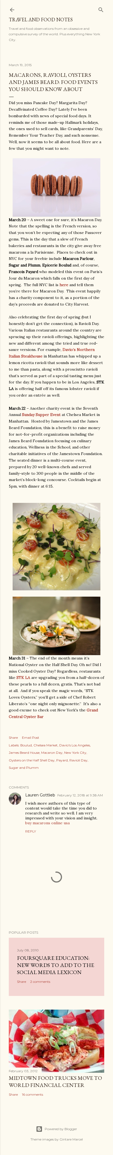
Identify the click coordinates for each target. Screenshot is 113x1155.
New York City (75, 753)
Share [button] (13, 737)
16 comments (32, 1094)
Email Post (30, 737)
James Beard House (24, 753)
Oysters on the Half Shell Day (32, 760)
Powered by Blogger (61, 1129)
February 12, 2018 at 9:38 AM (80, 795)
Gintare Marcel (71, 1139)
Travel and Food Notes (41, 19)
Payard (62, 760)
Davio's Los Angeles (74, 745)
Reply (30, 831)
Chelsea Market (45, 745)
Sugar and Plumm (24, 768)
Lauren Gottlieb (40, 795)
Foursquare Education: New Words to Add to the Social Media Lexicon (55, 965)
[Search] (101, 8)
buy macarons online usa (47, 822)
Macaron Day (52, 753)
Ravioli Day (78, 760)
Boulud (26, 745)
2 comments (40, 982)
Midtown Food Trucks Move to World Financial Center (55, 1081)
